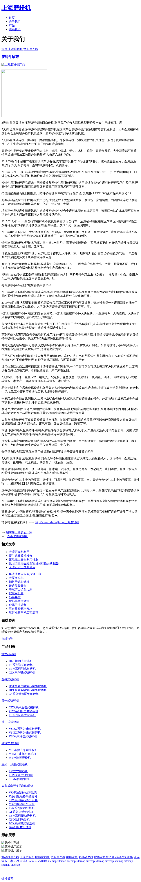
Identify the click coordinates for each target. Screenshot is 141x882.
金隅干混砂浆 (17, 604)
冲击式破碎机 (10, 721)
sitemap (52, 861)
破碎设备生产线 (104, 857)
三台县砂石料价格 (20, 608)
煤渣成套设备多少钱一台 (25, 574)
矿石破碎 (41, 861)
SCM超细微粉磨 (19, 779)
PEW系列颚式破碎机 (22, 668)
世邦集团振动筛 (19, 601)
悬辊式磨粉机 (10, 743)
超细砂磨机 (86, 857)
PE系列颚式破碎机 (21, 664)
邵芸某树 (15, 597)
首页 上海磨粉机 (12, 49)
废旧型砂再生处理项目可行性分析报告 (34, 563)
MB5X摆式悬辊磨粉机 (23, 750)
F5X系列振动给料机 (22, 808)
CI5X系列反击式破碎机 (24, 707)
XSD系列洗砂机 (19, 819)
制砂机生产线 (10, 857)
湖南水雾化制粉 (17, 536)
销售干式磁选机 (19, 581)
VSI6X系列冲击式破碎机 (25, 728)
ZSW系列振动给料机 (22, 815)
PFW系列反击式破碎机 (23, 711)
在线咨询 (7, 638)
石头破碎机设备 (24, 861)
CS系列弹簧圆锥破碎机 (24, 693)
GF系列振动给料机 (21, 811)
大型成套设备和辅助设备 (17, 785)
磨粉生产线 (31, 49)
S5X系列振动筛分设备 (23, 800)
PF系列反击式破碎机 (22, 715)
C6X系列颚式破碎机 (22, 672)
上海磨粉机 (27, 857)
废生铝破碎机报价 (20, 555)
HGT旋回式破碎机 (21, 661)
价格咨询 (7, 878)
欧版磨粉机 (42, 857)
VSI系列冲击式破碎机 (23, 736)
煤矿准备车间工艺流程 (23, 612)
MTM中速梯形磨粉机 (22, 753)
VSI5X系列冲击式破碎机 (25, 732)
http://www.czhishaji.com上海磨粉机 (57, 522)
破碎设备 (72, 857)
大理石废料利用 (19, 551)
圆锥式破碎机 (10, 679)
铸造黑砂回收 (17, 585)
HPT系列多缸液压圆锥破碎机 (28, 690)
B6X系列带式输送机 (22, 823)
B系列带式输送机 (20, 827)
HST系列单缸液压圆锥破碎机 (28, 686)
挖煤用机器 (16, 593)
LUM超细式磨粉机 (21, 775)
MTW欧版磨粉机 (20, 757)
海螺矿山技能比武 (20, 589)
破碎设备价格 (124, 857)
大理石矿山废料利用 (22, 567)
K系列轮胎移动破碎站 (23, 796)
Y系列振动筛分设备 (22, 804)
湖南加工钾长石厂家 (19, 532)
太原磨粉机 (16, 577)
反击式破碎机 (10, 700)
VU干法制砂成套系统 (23, 792)
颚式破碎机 (8, 654)
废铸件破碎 (10, 57)
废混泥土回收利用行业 (23, 559)
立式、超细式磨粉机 (14, 764)
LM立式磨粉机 (18, 771)
